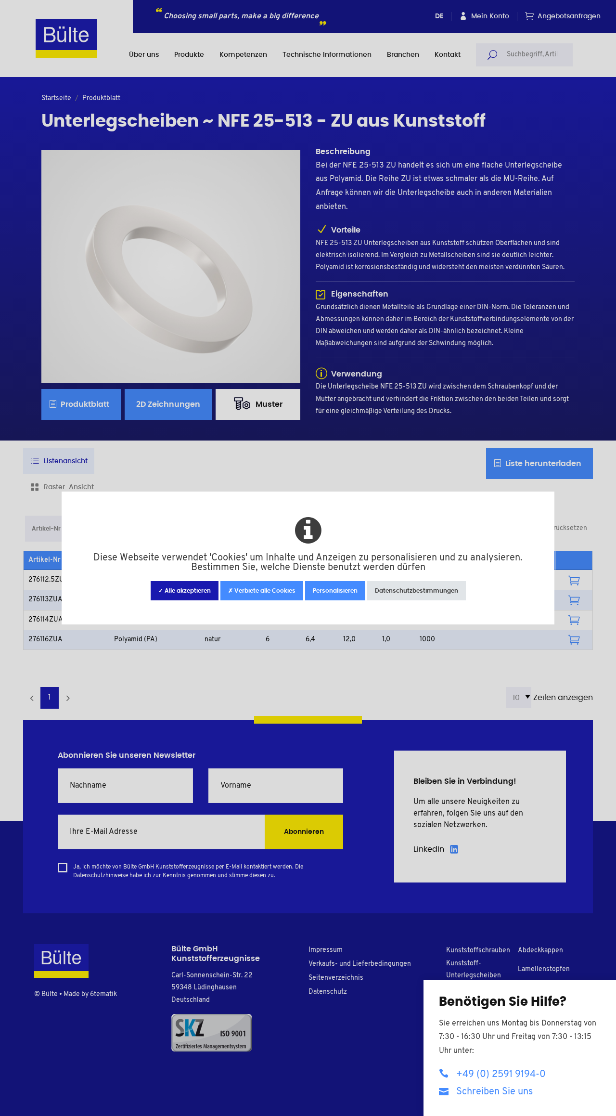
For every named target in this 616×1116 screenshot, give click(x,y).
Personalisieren (335, 591)
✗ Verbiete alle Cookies (261, 591)
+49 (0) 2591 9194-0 (501, 1074)
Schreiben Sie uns (494, 1092)
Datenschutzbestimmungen (416, 591)
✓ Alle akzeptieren (184, 591)
